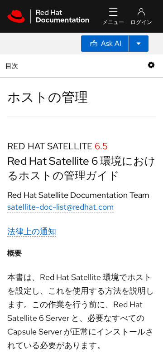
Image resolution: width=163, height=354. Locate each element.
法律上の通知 (31, 231)
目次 (13, 65)
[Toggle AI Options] (139, 43)
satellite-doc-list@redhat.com (60, 207)
